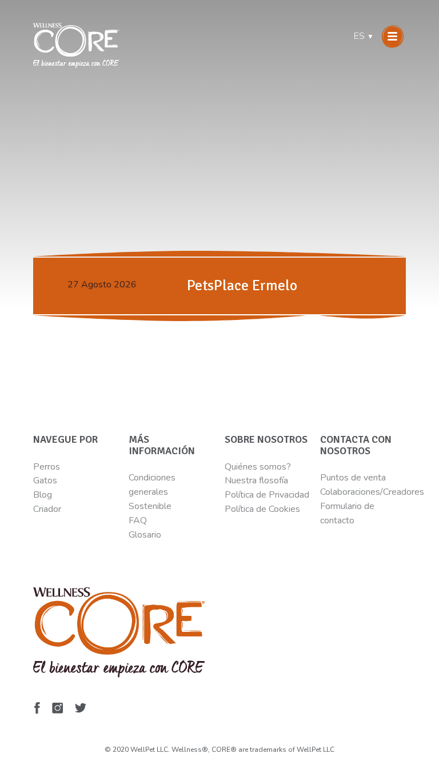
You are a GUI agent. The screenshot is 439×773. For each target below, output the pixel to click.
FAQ (138, 520)
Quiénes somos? (258, 466)
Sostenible (150, 506)
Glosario (145, 534)
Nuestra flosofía (256, 480)
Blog (42, 494)
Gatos (45, 480)
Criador (47, 509)
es (364, 36)
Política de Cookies (262, 509)
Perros (46, 466)
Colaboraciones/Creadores (372, 492)
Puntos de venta (353, 477)
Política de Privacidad (267, 494)
